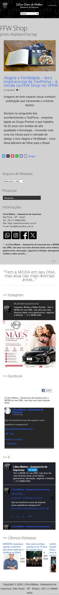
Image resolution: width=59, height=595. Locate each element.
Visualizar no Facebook (13, 439)
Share (31, 156)
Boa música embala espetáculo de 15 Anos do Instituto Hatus (36, 546)
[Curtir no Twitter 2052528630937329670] (24, 516)
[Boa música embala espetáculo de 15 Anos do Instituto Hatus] (34, 559)
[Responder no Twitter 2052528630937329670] (13, 516)
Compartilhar (12, 443)
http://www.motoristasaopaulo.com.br (28, 508)
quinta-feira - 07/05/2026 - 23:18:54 (27, 497)
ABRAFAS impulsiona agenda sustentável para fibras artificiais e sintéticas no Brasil (13, 548)
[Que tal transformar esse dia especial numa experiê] (29, 346)
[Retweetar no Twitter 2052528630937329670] (18, 516)
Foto (12, 433)
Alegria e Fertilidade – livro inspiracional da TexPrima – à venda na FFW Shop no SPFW (31, 81)
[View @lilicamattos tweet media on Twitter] (47, 508)
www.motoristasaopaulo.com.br (19, 428)
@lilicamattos (17, 493)
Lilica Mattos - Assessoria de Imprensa (28, 411)
